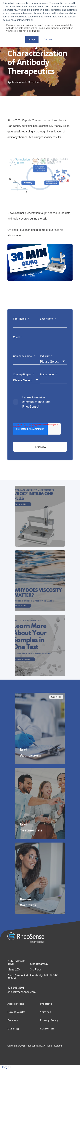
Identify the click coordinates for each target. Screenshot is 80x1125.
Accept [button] (31, 39)
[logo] (26, 937)
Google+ (6, 1067)
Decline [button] (48, 39)
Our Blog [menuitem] (13, 1028)
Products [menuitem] (46, 1003)
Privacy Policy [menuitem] (49, 1020)
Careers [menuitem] (12, 1020)
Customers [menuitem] (47, 1028)
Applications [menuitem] (15, 1003)
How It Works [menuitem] (16, 1012)
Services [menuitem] (45, 1012)
